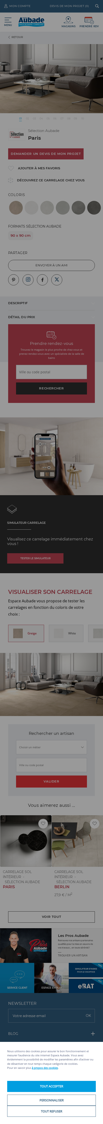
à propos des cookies (45, 1068)
